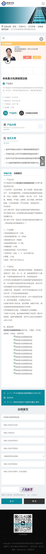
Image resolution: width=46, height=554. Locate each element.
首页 (14, 27)
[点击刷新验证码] (27, 489)
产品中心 (22, 27)
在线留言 (18, 173)
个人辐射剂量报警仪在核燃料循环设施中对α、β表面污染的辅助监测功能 (24, 163)
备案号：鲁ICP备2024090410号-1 (16, 546)
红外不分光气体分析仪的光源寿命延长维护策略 (23, 158)
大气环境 (31, 27)
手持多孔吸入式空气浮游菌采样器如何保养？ (22, 154)
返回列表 (10, 398)
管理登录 (30, 550)
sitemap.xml (21, 550)
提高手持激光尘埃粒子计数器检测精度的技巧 (22, 149)
